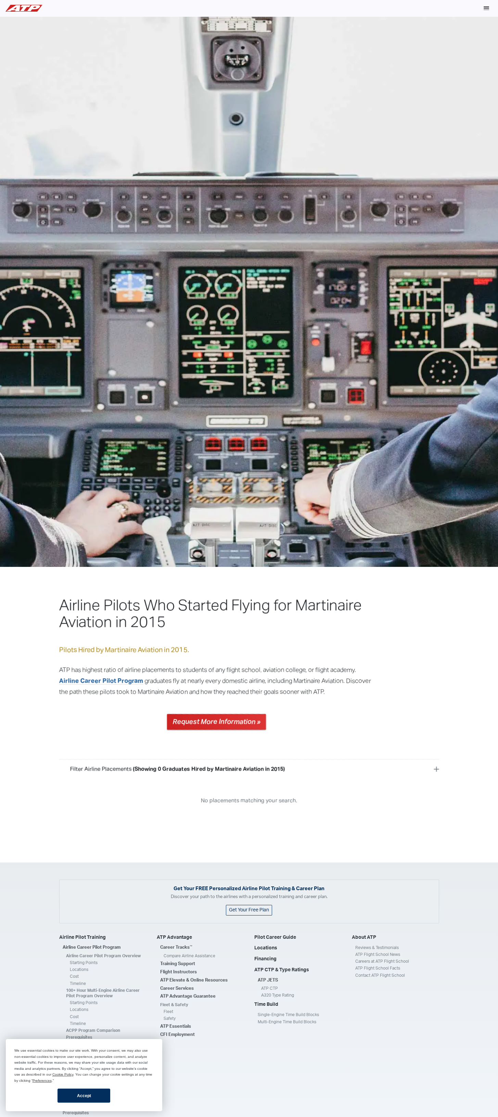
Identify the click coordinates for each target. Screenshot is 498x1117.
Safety (170, 1018)
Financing (265, 959)
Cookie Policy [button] (62, 1074)
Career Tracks (176, 947)
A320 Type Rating (277, 995)
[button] (486, 8)
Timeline (78, 984)
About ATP (364, 937)
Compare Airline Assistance (189, 956)
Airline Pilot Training (82, 937)
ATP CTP (269, 988)
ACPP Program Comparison (93, 1030)
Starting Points (84, 963)
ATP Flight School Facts (377, 968)
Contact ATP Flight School (380, 975)
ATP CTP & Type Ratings (281, 969)
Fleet (168, 1012)
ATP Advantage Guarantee (188, 996)
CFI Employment (177, 1034)
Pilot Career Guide (275, 937)
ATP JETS (268, 980)
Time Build (266, 1004)
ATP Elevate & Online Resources (194, 980)
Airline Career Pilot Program (101, 681)
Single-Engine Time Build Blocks (288, 1015)
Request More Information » (216, 721)
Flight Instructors (178, 972)
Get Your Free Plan (249, 910)
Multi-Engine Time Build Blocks (287, 1022)
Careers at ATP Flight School (382, 961)
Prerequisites (79, 1037)
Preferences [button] (42, 1080)
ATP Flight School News (377, 954)
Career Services (177, 988)
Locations (79, 969)
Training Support (177, 964)
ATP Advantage (174, 937)
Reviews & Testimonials (377, 948)
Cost (74, 976)
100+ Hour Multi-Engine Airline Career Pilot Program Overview (103, 993)
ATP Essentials (175, 1026)
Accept (84, 1095)
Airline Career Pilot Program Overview (103, 956)
